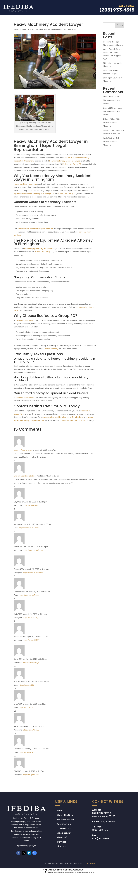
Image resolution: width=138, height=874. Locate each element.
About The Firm (65, 855)
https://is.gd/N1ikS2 (31, 770)
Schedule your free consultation (74, 461)
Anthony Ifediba (65, 860)
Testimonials (64, 864)
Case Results (64, 869)
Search (120, 66)
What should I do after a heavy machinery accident (53, 399)
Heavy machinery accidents (25, 224)
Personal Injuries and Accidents (49, 70)
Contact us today (51, 389)
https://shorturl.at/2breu (29, 568)
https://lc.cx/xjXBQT (31, 658)
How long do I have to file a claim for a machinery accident (51, 419)
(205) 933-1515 (107, 861)
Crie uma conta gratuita (24, 516)
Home (60, 851)
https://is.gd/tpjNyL (31, 546)
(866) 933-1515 (100, 870)
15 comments (70, 70)
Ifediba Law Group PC (71, 204)
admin (19, 70)
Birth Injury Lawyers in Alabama (111, 162)
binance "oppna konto (23, 490)
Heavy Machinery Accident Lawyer (111, 140)
